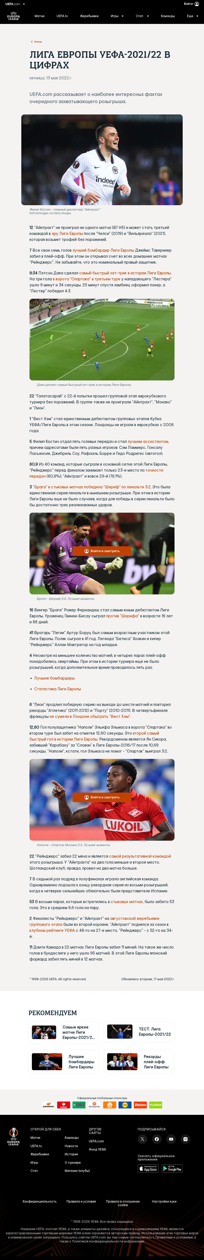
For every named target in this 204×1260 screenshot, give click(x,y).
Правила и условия (81, 1201)
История (71, 1154)
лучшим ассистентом (148, 441)
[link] (39, 16)
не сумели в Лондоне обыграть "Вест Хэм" (90, 716)
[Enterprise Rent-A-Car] (79, 1105)
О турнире (73, 1162)
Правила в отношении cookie (123, 1203)
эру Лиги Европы (67, 233)
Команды (72, 1137)
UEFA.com (96, 1141)
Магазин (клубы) (77, 1170)
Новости (71, 1146)
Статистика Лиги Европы (57, 689)
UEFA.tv (36, 1146)
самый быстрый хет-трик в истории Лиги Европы (125, 273)
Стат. (34, 1170)
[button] (117, 16)
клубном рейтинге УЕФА (52, 930)
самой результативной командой (140, 856)
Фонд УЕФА (97, 1149)
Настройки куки (164, 1201)
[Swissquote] (94, 1105)
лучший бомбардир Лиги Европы (103, 250)
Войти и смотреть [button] (105, 551)
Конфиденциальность (40, 1201)
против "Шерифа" (122, 616)
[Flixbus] (155, 1105)
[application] (102, 339)
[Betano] (140, 1105)
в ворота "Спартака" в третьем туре (86, 279)
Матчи (35, 1137)
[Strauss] (63, 1105)
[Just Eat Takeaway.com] (109, 1105)
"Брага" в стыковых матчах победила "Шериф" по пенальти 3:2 (92, 487)
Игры (34, 1162)
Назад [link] (38, 41)
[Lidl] (125, 1105)
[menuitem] (40, 16)
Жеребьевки (39, 1154)
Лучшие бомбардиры (54, 678)
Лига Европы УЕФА (14, 16)
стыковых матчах (127, 901)
